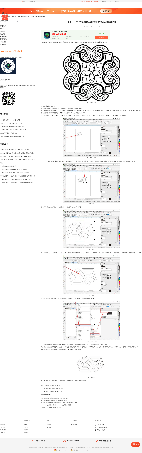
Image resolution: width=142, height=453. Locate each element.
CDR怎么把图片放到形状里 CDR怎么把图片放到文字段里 (17, 153)
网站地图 (49, 427)
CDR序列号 (3, 430)
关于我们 (49, 424)
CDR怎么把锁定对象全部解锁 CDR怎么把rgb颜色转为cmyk (17, 182)
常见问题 (2, 34)
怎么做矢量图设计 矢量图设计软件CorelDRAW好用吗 (15, 156)
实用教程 (3, 26)
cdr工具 (52, 385)
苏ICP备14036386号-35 (62, 450)
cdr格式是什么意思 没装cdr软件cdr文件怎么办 (13, 130)
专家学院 (26, 432)
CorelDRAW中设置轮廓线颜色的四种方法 (12, 136)
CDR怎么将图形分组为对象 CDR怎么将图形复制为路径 (16, 179)
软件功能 (2, 424)
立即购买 (101, 37)
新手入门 (2, 28)
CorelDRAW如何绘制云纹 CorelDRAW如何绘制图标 (54, 398)
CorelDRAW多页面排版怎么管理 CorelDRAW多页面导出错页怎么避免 (59, 402)
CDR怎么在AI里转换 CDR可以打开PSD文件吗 (13, 169)
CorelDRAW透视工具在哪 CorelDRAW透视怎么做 (54, 400)
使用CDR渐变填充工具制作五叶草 (54, 388)
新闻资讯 (3, 39)
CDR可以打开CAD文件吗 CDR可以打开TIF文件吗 (14, 149)
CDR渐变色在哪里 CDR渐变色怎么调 (51, 407)
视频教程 (3, 36)
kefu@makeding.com (102, 427)
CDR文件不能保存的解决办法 (8, 133)
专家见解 (3, 42)
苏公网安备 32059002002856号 (80, 450)
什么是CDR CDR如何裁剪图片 (9, 166)
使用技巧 (2, 31)
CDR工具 (57, 385)
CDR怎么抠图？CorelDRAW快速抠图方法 (12, 126)
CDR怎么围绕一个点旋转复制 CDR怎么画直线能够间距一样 (17, 176)
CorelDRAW (6, 4)
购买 (5, 18)
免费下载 (101, 33)
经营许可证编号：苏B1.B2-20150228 (75, 447)
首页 (3, 8)
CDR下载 (2, 427)
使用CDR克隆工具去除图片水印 (54, 391)
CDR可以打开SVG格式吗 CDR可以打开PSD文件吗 (15, 172)
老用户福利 (5, 14)
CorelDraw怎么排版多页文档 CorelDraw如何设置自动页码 (56, 405)
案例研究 (3, 44)
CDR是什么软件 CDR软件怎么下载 (10, 120)
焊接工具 (46, 108)
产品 (3, 10)
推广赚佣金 (74, 424)
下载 (5, 16)
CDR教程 (47, 385)
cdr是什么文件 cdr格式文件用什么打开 (11, 123)
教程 (3, 12)
